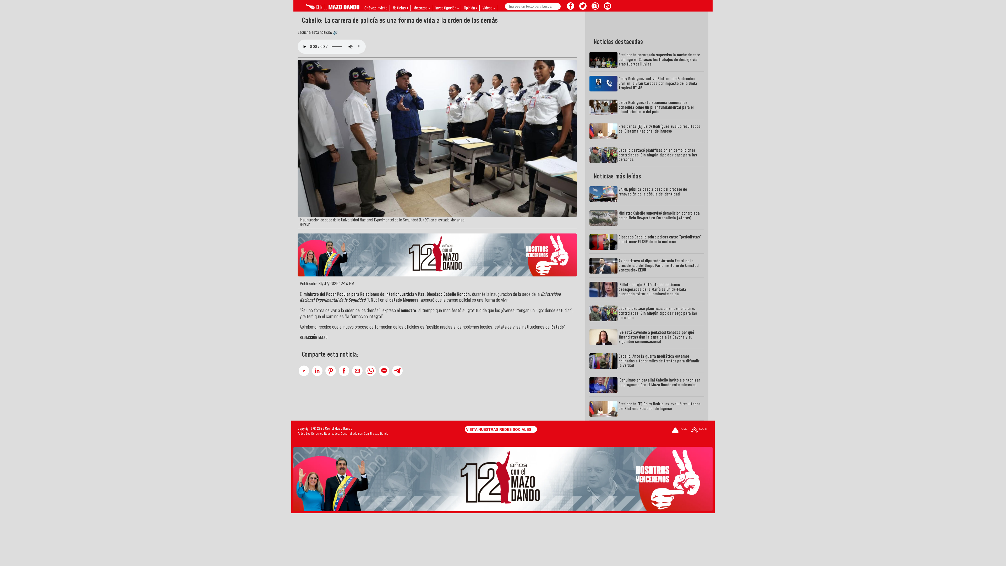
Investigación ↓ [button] (447, 8)
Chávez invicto (375, 8)
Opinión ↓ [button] (470, 8)
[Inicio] (332, 8)
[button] (304, 371)
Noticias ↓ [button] (400, 8)
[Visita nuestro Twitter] (583, 8)
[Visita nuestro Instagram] (595, 8)
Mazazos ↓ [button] (421, 8)
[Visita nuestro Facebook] (570, 8)
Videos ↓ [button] (489, 8)
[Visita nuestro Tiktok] (607, 8)
